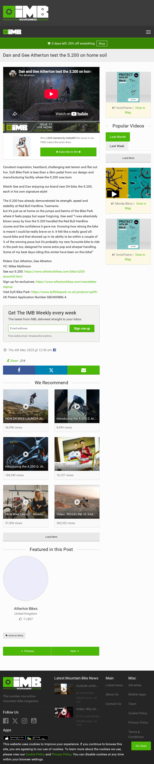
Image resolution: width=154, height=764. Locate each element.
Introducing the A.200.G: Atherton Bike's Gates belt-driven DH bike (26, 466)
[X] (15, 722)
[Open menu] (148, 32)
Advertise (134, 685)
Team (132, 704)
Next (73, 651)
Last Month (118, 137)
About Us (112, 694)
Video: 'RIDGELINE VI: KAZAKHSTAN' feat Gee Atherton (78, 514)
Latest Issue (114, 685)
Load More (51, 536)
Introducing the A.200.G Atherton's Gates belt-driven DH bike (78, 418)
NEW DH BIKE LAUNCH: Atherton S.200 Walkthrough (26, 418)
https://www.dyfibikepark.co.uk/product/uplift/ (64, 292)
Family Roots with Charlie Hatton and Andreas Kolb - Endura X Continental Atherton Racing (78, 466)
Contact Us (113, 704)
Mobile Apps (137, 694)
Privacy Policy (138, 722)
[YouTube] (33, 722)
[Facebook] (6, 722)
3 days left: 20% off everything (78, 43)
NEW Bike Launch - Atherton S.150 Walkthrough (26, 514)
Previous (29, 651)
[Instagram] (25, 722)
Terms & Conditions (136, 734)
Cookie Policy (137, 713)
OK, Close (141, 745)
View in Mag (135, 110)
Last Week (117, 146)
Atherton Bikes (25, 608)
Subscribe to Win (68, 151)
